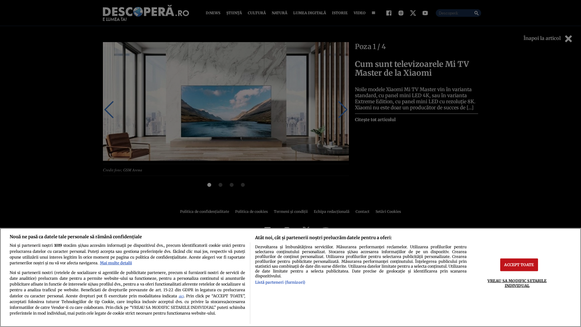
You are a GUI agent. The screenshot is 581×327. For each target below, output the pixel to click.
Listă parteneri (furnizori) (280, 282)
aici (181, 296)
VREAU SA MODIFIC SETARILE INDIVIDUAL (517, 283)
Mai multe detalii (116, 262)
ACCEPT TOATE (519, 264)
